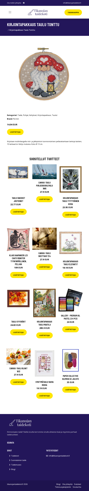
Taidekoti (15, 456)
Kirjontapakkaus (44, 115)
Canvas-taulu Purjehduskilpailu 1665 (44, 185)
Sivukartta (77, 487)
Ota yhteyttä (67, 484)
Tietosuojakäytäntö (63, 487)
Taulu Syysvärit (18, 321)
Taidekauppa (73, 12)
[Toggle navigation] (10, 12)
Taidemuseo (16, 465)
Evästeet (77, 484)
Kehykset (33, 115)
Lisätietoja (15, 132)
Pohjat (25, 115)
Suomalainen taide (18, 460)
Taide (20, 115)
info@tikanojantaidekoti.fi (72, 3)
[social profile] (23, 3)
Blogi (13, 469)
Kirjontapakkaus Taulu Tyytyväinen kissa (70, 201)
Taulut (54, 115)
